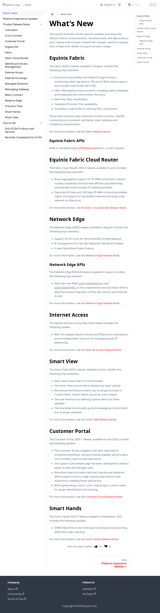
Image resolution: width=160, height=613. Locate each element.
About (11, 589)
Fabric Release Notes (98, 131)
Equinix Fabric (143, 16)
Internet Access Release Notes (103, 350)
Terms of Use (15, 599)
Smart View (142, 53)
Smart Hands (143, 62)
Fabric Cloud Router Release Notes (106, 207)
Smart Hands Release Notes (102, 539)
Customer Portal (144, 57)
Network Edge (143, 36)
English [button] (108, 4)
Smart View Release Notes (101, 419)
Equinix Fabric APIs (145, 22)
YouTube (87, 594)
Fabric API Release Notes (85, 148)
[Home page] (52, 14)
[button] (23, 24)
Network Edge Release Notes (103, 255)
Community (14, 594)
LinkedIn (87, 589)
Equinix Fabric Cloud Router (146, 30)
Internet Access (144, 48)
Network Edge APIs (146, 42)
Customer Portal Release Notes (104, 496)
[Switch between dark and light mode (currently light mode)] (119, 4)
